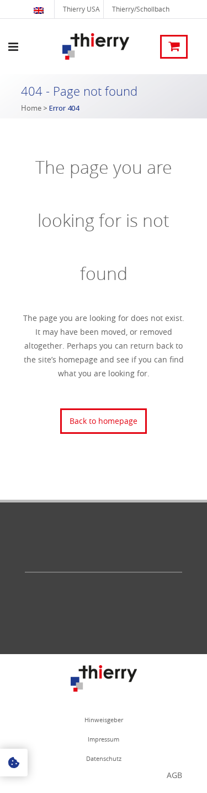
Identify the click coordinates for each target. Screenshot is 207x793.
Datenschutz (103, 758)
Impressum (103, 739)
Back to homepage (103, 421)
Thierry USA (81, 8)
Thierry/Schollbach (140, 8)
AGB (174, 775)
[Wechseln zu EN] (40, 9)
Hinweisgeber (103, 720)
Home (31, 108)
